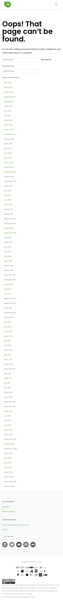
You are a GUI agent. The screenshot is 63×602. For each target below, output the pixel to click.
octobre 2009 (9, 444)
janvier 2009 (9, 477)
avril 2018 (7, 256)
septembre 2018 (10, 233)
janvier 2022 (9, 92)
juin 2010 (7, 416)
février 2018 (8, 266)
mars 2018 (8, 261)
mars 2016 (8, 308)
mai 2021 (7, 116)
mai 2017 (7, 294)
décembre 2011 (9, 369)
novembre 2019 (10, 172)
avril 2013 (7, 345)
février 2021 (8, 125)
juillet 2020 (8, 144)
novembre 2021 (10, 97)
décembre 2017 (10, 275)
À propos (5, 507)
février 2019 (8, 209)
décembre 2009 (10, 439)
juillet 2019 (8, 186)
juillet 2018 (8, 242)
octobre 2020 (9, 139)
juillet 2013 (8, 336)
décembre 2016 (10, 298)
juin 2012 (7, 355)
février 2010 (8, 435)
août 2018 (7, 238)
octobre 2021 (9, 101)
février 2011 (8, 392)
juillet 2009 (8, 453)
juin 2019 (7, 191)
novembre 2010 (10, 406)
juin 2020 (7, 148)
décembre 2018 (10, 219)
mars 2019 (8, 205)
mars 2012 (8, 359)
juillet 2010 (8, 411)
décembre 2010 (10, 402)
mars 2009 (8, 472)
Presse (4, 530)
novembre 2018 (10, 223)
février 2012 (8, 364)
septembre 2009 (10, 449)
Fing (10, 597)
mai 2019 (7, 195)
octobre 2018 (9, 228)
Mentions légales (8, 511)
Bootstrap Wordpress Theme (24, 597)
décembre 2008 (10, 482)
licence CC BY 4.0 (48, 585)
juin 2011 (7, 383)
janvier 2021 (8, 130)
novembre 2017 (10, 280)
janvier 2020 (9, 167)
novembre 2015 (10, 313)
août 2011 (7, 374)
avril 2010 (7, 425)
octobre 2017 (8, 284)
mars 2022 (8, 87)
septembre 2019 (10, 181)
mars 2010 (8, 430)
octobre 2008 (9, 486)
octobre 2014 (8, 317)
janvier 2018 (8, 270)
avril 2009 (8, 467)
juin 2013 (7, 341)
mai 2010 (7, 420)
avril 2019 (7, 200)
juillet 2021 (8, 106)
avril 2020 (8, 158)
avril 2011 (7, 388)
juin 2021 (7, 111)
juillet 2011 (8, 378)
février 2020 (8, 162)
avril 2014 (7, 327)
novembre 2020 (10, 134)
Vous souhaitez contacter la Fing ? (15, 525)
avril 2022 (8, 83)
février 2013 (8, 350)
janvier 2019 (8, 214)
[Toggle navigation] (56, 4)
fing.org (29, 594)
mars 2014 (8, 331)
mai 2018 (7, 252)
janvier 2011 (8, 397)
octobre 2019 (9, 177)
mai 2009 (8, 463)
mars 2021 (8, 120)
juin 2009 (7, 458)
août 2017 (7, 289)
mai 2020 (8, 153)
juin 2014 (7, 322)
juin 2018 (7, 247)
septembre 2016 (10, 303)
